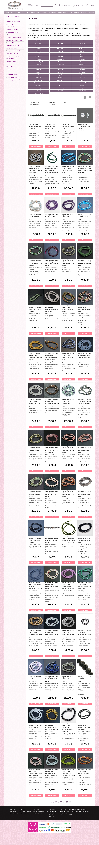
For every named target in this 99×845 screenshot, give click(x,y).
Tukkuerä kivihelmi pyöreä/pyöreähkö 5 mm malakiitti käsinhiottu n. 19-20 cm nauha (51, 170)
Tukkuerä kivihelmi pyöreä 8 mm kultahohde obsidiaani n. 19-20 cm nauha (68, 727)
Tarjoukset (13, 12)
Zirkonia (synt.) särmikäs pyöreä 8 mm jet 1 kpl (35, 126)
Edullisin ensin (51, 102)
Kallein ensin (51, 104)
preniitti (38, 77)
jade (60, 54)
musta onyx (82, 72)
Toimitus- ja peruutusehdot (32, 12)
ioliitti (38, 54)
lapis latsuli (82, 64)
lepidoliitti (60, 67)
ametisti (60, 43)
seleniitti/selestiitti (82, 82)
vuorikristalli (82, 90)
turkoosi (82, 88)
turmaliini (38, 90)
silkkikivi (60, 85)
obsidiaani (38, 75)
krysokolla (82, 59)
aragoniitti (60, 46)
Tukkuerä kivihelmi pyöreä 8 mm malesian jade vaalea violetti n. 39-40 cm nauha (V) (68, 586)
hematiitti (60, 51)
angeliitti (82, 43)
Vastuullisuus (46, 12)
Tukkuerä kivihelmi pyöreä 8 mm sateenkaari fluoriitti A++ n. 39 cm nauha (68, 403)
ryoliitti (82, 80)
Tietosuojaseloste (37, 813)
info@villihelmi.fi (65, 813)
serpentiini (38, 85)
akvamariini (82, 40)
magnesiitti (82, 67)
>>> (72, 802)
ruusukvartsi (60, 80)
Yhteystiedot (83, 12)
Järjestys (32, 100)
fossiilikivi (82, 48)
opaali (60, 75)
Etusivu (7, 12)
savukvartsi (60, 82)
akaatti (60, 40)
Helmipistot (22, 813)
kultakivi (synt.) (38, 61)
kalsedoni (60, 56)
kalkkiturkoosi (38, 56)
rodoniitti (82, 77)
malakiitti (60, 69)
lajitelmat (38, 40)
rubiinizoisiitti (38, 80)
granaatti (38, 51)
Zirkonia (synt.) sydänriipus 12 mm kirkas (84, 126)
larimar (38, 67)
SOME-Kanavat (75, 12)
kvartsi (82, 61)
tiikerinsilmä (60, 88)
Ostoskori (91, 12)
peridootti (82, 75)
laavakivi (38, 64)
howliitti (82, 51)
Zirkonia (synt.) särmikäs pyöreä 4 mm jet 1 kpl (68, 126)
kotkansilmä (60, 59)
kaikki (68, 802)
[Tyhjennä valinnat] (85, 98)
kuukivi (60, 61)
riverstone (60, 77)
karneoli (38, 59)
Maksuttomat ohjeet (63, 12)
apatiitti (38, 46)
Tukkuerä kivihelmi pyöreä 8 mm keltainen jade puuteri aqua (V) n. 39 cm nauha (51, 773)
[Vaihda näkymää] (90, 98)
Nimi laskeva (35, 104)
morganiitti (60, 72)
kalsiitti (82, 56)
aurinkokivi (82, 46)
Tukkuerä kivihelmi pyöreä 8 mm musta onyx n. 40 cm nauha (68, 538)
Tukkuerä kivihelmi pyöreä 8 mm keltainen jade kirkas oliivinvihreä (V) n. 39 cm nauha (68, 773)
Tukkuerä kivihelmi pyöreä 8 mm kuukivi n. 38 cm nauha (35, 725)
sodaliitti (38, 88)
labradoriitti (60, 64)
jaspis (82, 54)
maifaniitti (38, 69)
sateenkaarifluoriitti (38, 82)
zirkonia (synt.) (38, 93)
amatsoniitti (38, 43)
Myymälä (53, 12)
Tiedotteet (20, 12)
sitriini (82, 85)
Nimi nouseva (35, 102)
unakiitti (60, 90)
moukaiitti (38, 72)
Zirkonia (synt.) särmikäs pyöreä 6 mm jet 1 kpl (51, 126)
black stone (60, 48)
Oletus (65, 102)
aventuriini (39, 48)
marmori (82, 69)
